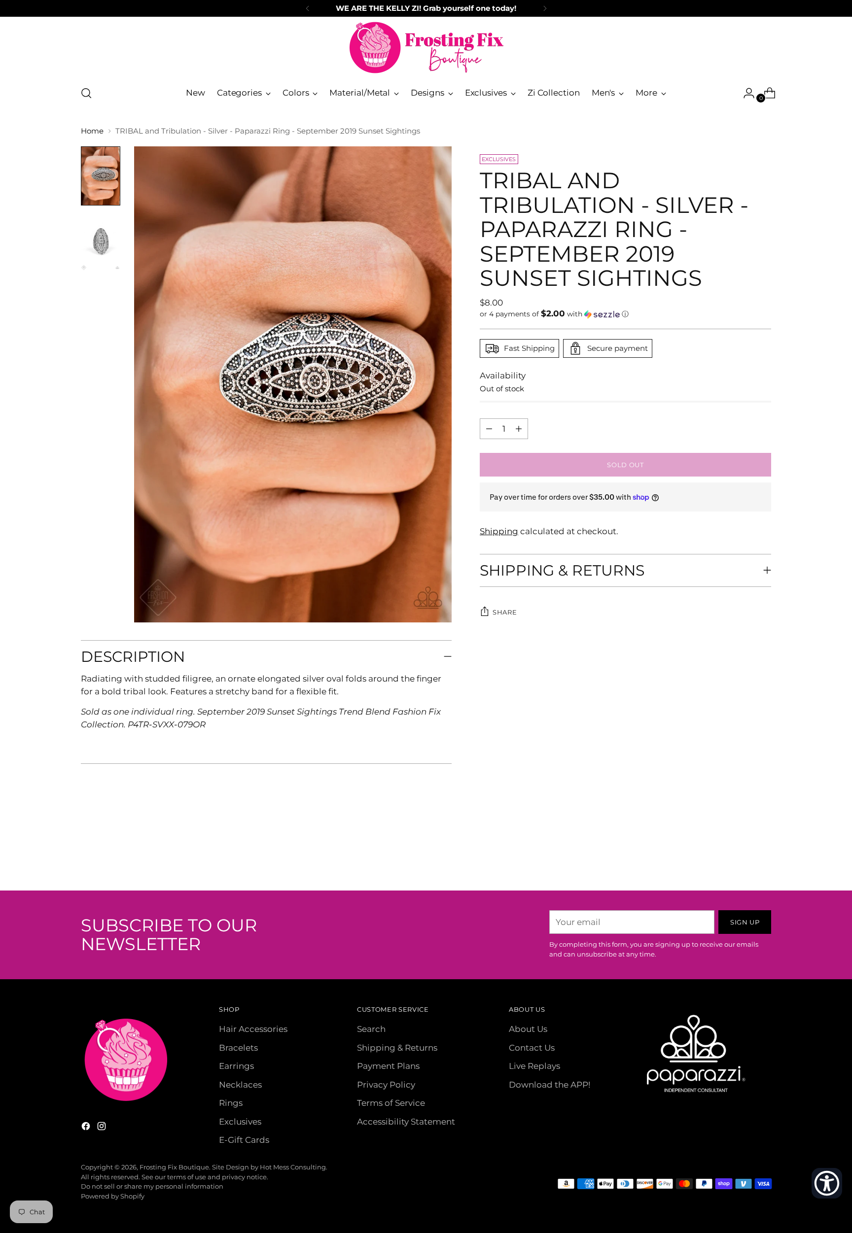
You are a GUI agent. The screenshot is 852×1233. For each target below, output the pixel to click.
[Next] (545, 8)
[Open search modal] (86, 93)
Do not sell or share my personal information (152, 1186)
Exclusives (240, 1122)
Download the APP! (549, 1085)
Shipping (499, 531)
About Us (528, 1029)
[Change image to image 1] (100, 176)
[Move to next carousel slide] (762, 856)
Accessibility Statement (406, 1122)
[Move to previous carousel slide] (740, 857)
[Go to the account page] (745, 93)
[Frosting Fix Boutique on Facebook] (87, 1128)
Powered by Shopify (112, 1196)
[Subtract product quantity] (519, 429)
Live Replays (534, 1066)
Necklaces (240, 1085)
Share (505, 612)
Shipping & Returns (397, 1048)
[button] (625, 314)
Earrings (236, 1066)
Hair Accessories (253, 1029)
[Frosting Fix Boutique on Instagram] (102, 1128)
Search (371, 1029)
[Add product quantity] (489, 429)
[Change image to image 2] (100, 241)
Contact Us (532, 1048)
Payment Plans (388, 1066)
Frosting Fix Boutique (174, 1167)
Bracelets (238, 1048)
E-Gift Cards (244, 1140)
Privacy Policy (386, 1085)
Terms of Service (391, 1103)
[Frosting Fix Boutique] (426, 47)
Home (92, 131)
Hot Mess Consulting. (293, 1167)
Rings (231, 1103)
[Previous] (308, 8)
